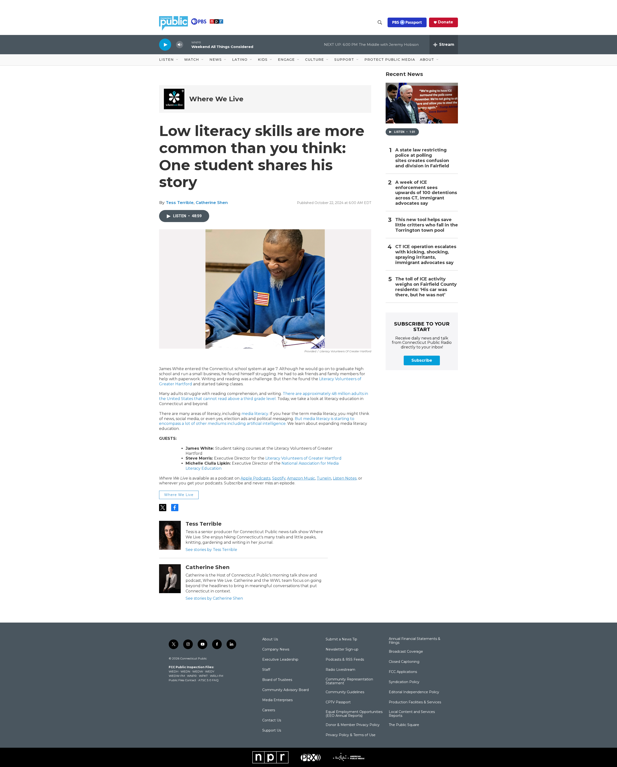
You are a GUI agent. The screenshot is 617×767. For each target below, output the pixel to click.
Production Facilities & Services (415, 702)
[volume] (179, 44)
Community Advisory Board (285, 690)
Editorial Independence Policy (414, 692)
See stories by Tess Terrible (211, 549)
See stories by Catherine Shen (214, 598)
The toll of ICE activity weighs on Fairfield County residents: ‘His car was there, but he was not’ (426, 287)
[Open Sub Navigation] (177, 60)
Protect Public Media (389, 59)
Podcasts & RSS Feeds (345, 660)
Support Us (271, 731)
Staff (266, 670)
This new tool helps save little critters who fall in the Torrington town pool (426, 225)
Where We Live (216, 99)
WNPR (192, 676)
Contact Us (271, 720)
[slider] (187, 44)
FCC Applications (403, 672)
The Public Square (404, 725)
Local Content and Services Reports (412, 714)
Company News (275, 650)
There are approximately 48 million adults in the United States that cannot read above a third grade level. (263, 396)
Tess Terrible (180, 202)
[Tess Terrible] (170, 535)
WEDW (197, 671)
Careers (268, 710)
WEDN (185, 671)
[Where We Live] (174, 99)
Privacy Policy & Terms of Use (351, 735)
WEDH (173, 671)
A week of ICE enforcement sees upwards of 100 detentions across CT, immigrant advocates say (426, 193)
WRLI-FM (216, 676)
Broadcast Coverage (406, 652)
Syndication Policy (404, 682)
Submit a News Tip (341, 639)
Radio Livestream (340, 670)
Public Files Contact (182, 680)
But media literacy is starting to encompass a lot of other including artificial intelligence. (256, 421)
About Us (270, 639)
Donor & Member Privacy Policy (353, 725)
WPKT (203, 676)
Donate (445, 22)
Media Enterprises (277, 700)
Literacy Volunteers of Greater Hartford (303, 458)
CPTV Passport (338, 702)
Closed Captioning (404, 662)
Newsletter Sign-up (342, 650)
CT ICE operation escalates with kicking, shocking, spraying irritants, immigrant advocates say (425, 254)
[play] (165, 44)
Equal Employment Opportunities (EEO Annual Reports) (354, 714)
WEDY (209, 671)
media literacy (254, 413)
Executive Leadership (280, 660)
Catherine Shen (212, 202)
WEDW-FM (177, 676)
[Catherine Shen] (170, 578)
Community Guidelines (345, 692)
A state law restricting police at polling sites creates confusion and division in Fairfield (422, 158)
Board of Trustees (277, 680)
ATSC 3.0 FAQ (208, 680)
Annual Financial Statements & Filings (414, 641)
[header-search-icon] (379, 22)
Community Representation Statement (349, 681)
